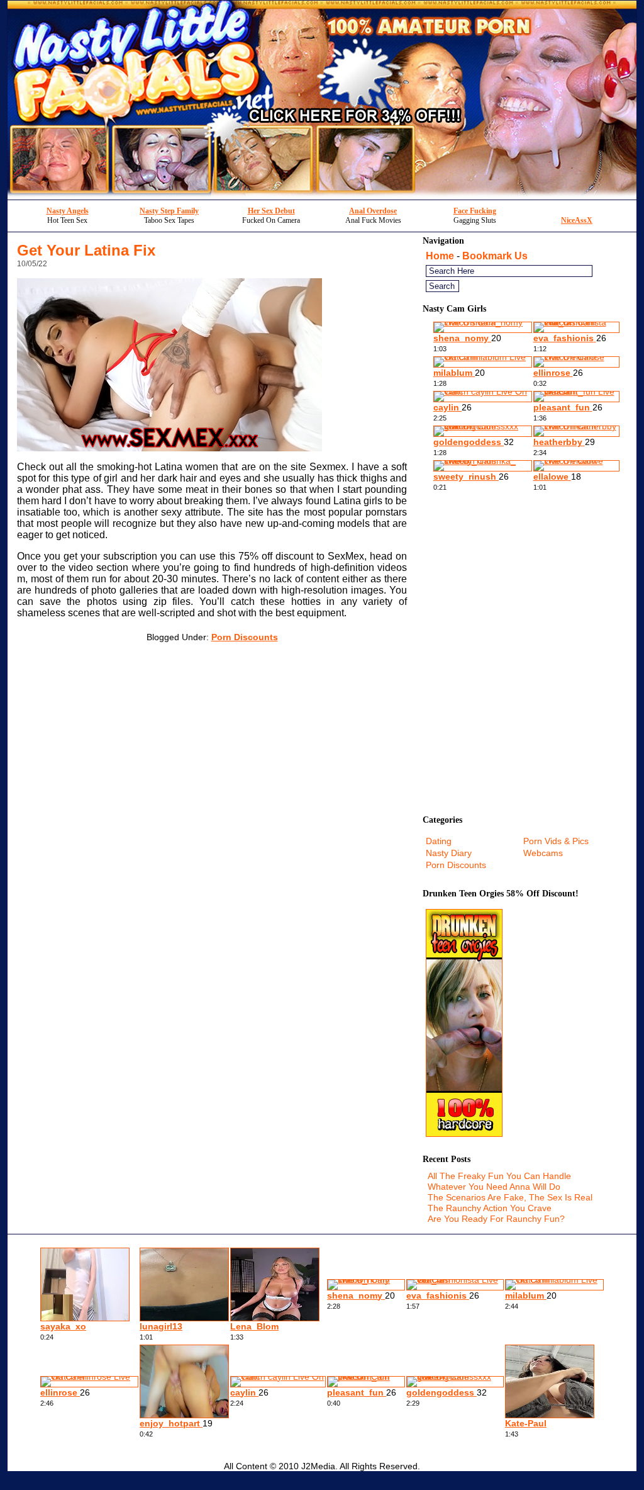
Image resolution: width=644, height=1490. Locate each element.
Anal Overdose (373, 210)
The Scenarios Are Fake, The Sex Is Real (510, 1197)
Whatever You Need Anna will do (494, 1187)
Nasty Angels (68, 210)
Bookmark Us (495, 256)
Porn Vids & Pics (556, 841)
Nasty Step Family (169, 210)
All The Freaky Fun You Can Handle (499, 1176)
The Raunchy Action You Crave (490, 1208)
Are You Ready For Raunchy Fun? (496, 1219)
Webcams (543, 853)
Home (440, 256)
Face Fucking (474, 210)
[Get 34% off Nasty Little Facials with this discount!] (322, 196)
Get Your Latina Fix (86, 250)
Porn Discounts (244, 637)
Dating (439, 841)
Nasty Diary (449, 853)
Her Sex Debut (271, 210)
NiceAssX (576, 220)
